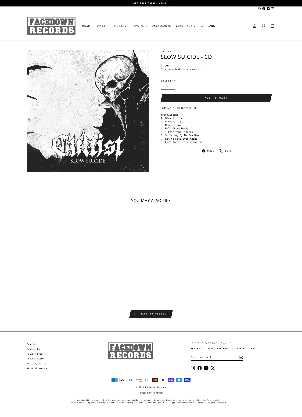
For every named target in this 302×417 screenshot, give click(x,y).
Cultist (167, 51)
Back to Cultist (153, 313)
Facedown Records (155, 387)
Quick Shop (56, 266)
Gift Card (208, 26)
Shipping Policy (36, 363)
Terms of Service (37, 368)
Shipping (166, 69)
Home (86, 26)
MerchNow (158, 392)
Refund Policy (35, 358)
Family (101, 26)
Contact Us (33, 349)
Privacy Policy (36, 353)
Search (31, 344)
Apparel (138, 26)
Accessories (161, 26)
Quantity (168, 81)
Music (119, 26)
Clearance (184, 26)
